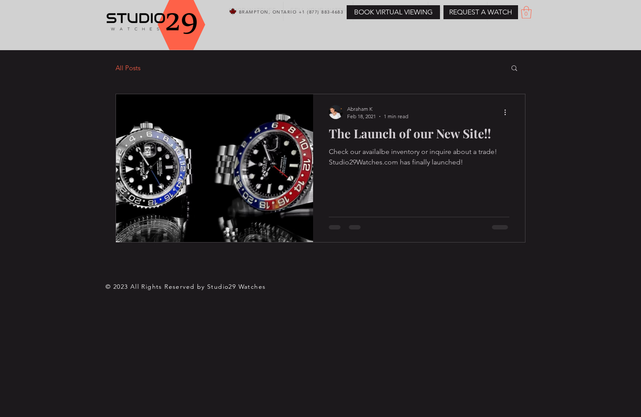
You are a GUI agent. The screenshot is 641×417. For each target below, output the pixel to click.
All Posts (128, 68)
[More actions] (508, 112)
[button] (480, 12)
